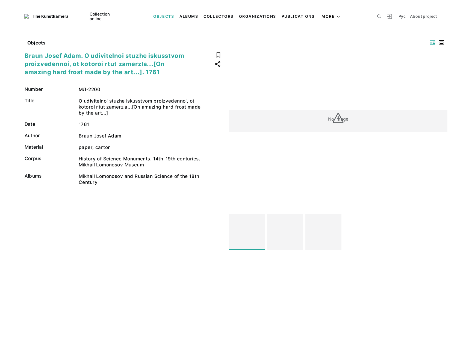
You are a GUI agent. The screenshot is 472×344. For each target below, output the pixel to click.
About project (423, 16)
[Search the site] (379, 16)
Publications (298, 16)
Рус (402, 16)
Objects (163, 16)
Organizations (257, 16)
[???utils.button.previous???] (235, 232)
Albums (188, 16)
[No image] (247, 232)
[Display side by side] (432, 43)
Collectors (218, 16)
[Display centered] (441, 43)
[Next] (440, 232)
